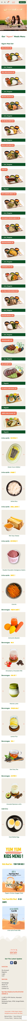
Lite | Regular (8, 67)
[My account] (4, 2)
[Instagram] (15, 947)
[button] (13, 67)
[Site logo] (13, 2)
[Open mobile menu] (1, 2)
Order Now (22, 2)
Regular (6, 189)
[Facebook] (11, 947)
